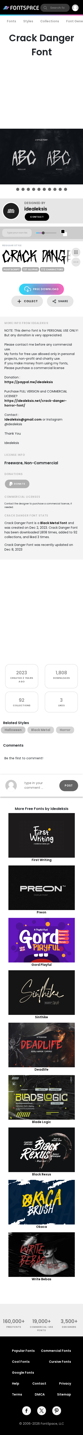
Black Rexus (41, 1174)
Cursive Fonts (60, 1361)
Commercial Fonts (56, 1350)
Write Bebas (41, 1279)
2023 (21, 672)
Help (15, 1383)
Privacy (65, 1383)
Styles (28, 21)
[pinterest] (56, 1410)
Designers (69, 1327)
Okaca (41, 1226)
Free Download (46, 289)
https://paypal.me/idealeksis (28, 382)
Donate (19, 483)
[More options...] (75, 262)
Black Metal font (53, 523)
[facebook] (26, 1410)
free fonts (13, 1327)
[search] (55, 8)
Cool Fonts (21, 1361)
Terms (17, 1394)
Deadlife (41, 1069)
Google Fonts (23, 1372)
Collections (49, 21)
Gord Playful (41, 964)
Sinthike (41, 1017)
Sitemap (64, 1394)
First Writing (42, 860)
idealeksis (35, 209)
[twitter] (41, 1410)
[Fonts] (21, 7)
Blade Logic (41, 1122)
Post (69, 785)
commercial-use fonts (41, 1328)
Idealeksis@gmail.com (23, 419)
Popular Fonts (23, 1350)
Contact (37, 217)
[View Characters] (75, 252)
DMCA (40, 1394)
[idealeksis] (13, 211)
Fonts (11, 21)
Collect (31, 301)
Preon (41, 912)
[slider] (43, 232)
